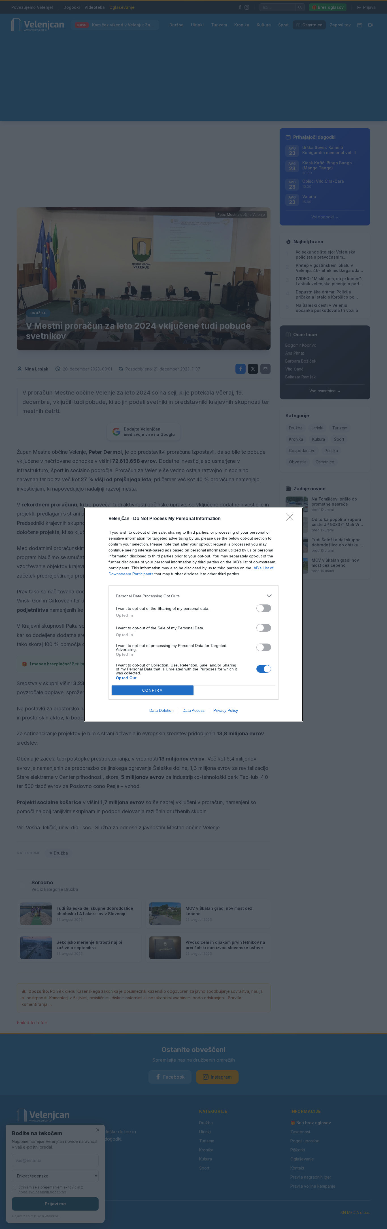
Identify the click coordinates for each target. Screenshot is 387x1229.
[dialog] (193, 614)
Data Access (193, 710)
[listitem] (193, 596)
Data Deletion (161, 710)
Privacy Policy (225, 710)
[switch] (263, 608)
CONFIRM (152, 690)
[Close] (291, 519)
